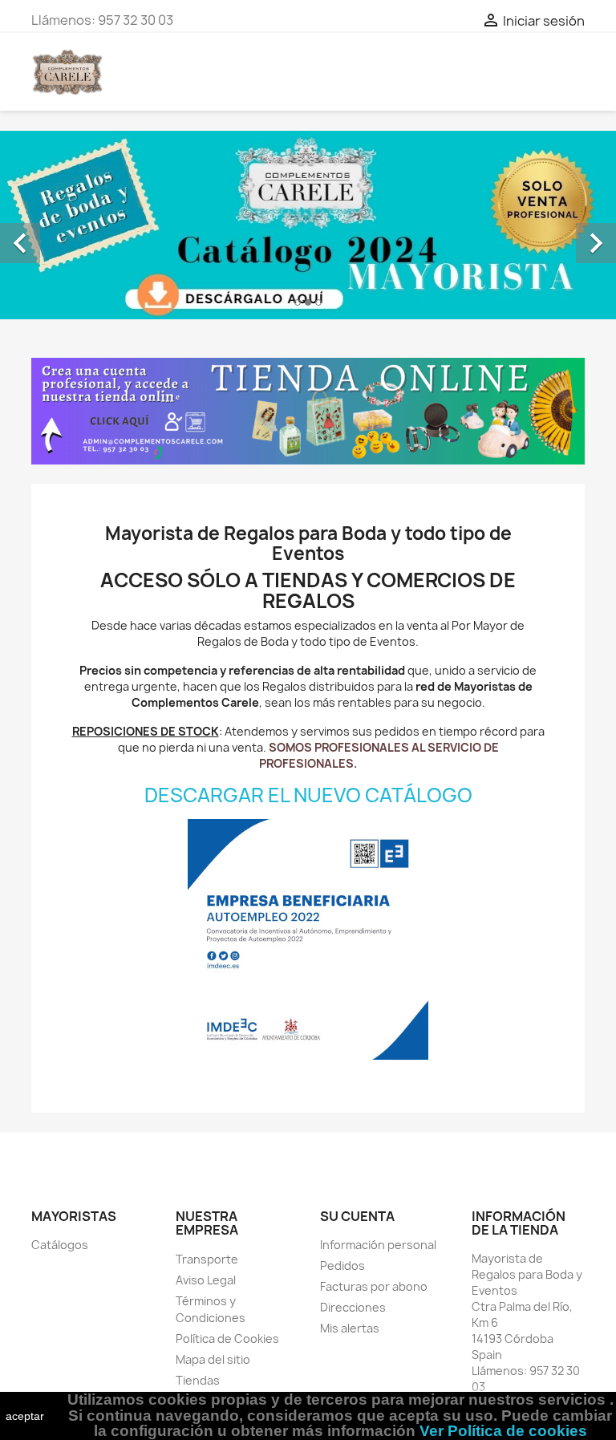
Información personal (378, 1244)
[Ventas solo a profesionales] (308, 411)
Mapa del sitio (213, 1359)
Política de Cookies (227, 1338)
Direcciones (353, 1307)
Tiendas (198, 1380)
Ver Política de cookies (503, 1430)
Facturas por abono (374, 1286)
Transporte (207, 1259)
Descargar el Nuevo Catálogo (308, 795)
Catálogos (59, 1244)
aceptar (25, 1416)
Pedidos (342, 1265)
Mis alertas (349, 1328)
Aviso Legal (206, 1280)
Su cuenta (357, 1216)
